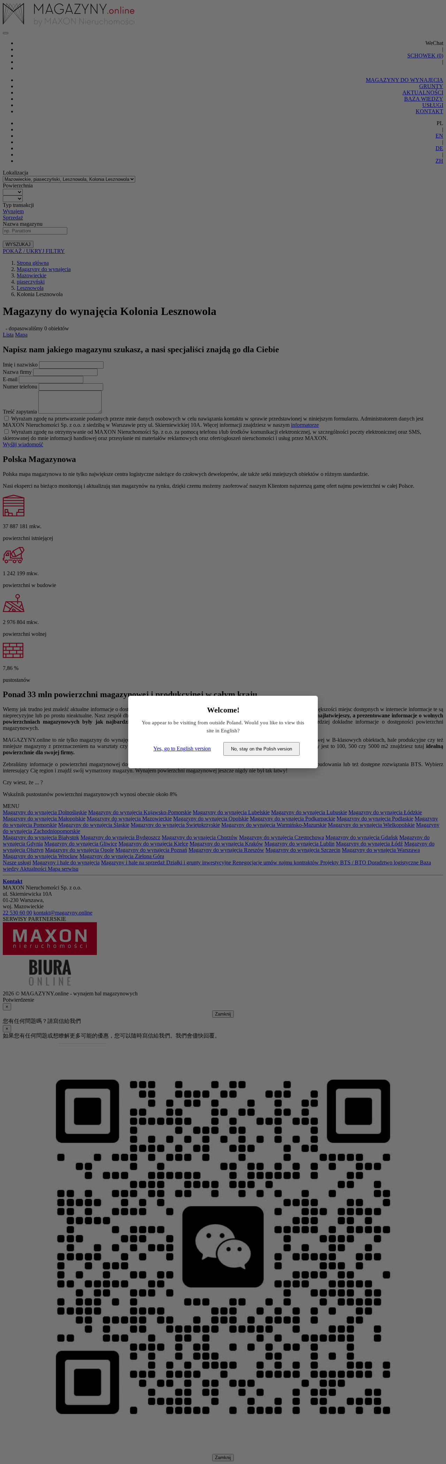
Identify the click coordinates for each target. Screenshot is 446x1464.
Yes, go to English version (182, 749)
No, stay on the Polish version (261, 749)
